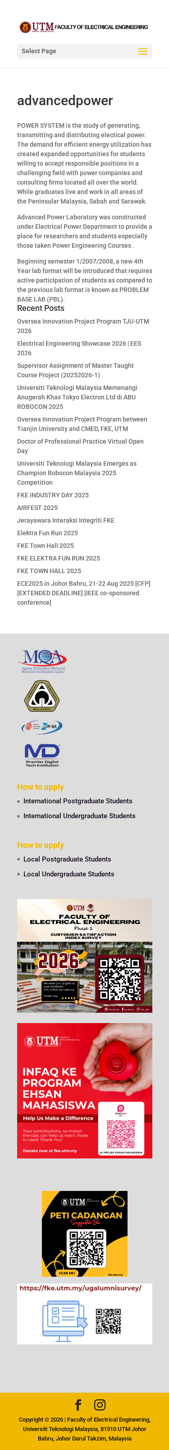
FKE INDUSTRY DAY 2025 (53, 495)
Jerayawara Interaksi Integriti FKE (65, 520)
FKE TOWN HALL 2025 (49, 570)
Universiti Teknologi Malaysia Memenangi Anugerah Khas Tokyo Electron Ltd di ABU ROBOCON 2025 (77, 397)
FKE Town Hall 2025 (45, 545)
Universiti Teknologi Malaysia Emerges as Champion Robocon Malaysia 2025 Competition (77, 473)
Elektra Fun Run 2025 (47, 533)
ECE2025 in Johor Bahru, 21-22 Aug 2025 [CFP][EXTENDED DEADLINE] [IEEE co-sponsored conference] (84, 593)
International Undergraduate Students (79, 816)
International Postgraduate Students (77, 801)
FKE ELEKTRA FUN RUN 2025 (58, 558)
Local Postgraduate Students (67, 859)
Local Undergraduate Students (68, 874)
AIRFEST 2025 (37, 507)
